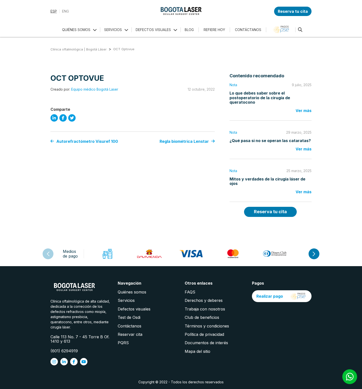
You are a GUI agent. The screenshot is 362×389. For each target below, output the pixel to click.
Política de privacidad (204, 334)
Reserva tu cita (293, 11)
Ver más (304, 110)
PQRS (123, 342)
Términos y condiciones (207, 326)
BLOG (189, 30)
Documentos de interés (206, 342)
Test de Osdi (129, 317)
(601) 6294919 (64, 351)
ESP (53, 11)
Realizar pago (269, 296)
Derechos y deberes (204, 300)
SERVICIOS (113, 30)
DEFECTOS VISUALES (153, 30)
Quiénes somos (132, 292)
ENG (65, 11)
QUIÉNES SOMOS (76, 30)
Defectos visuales (134, 309)
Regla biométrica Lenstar (184, 141)
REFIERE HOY (214, 30)
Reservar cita (130, 334)
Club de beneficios (202, 317)
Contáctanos (129, 326)
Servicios (126, 300)
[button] (314, 253)
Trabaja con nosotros (205, 309)
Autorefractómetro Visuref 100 (87, 141)
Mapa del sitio (197, 351)
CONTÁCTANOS (248, 30)
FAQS (190, 292)
